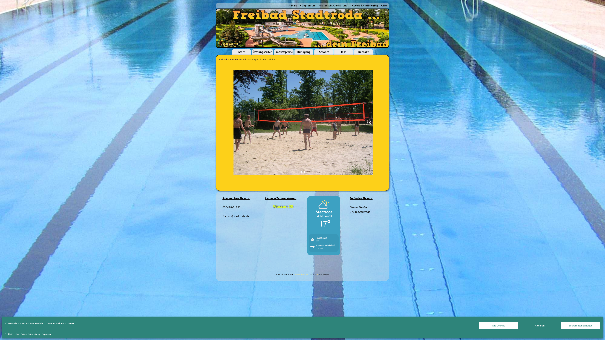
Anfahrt (324, 52)
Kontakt (363, 52)
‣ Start (293, 5)
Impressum (47, 334)
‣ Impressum (308, 5)
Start (241, 52)
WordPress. (324, 274)
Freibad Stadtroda (228, 59)
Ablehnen (539, 325)
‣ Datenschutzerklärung (333, 5)
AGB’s (384, 5)
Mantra (313, 274)
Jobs (343, 52)
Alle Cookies (498, 325)
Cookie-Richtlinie (12, 334)
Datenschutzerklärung (30, 334)
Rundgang (304, 52)
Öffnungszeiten (262, 52)
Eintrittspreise (284, 52)
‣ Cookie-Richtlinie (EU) (364, 5)
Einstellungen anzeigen (580, 325)
